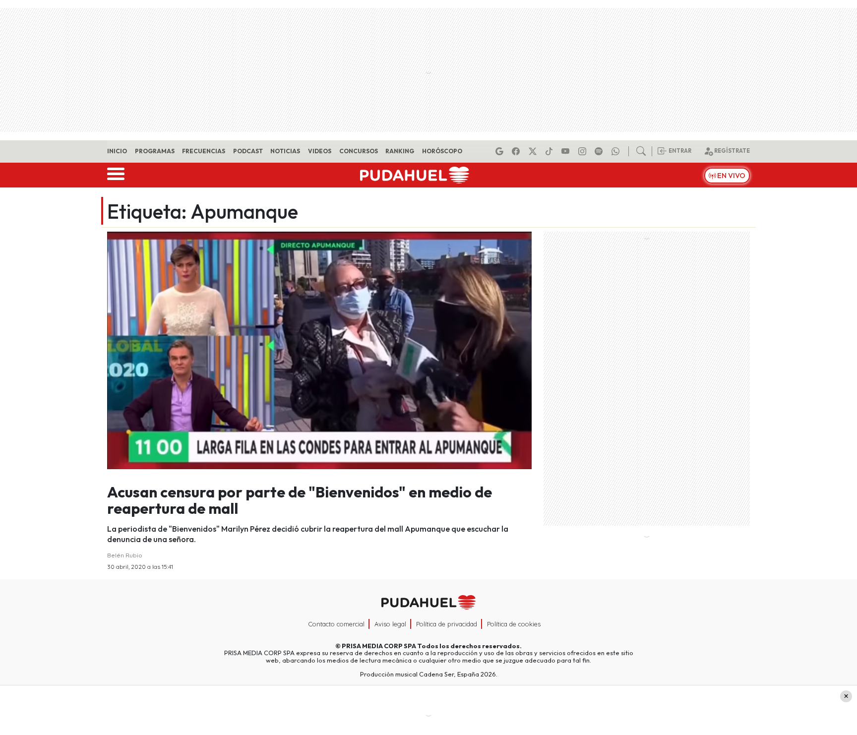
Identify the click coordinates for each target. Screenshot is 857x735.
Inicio (117, 151)
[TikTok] (550, 151)
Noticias (285, 151)
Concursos (358, 151)
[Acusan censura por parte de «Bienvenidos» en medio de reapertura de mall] (319, 350)
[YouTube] (566, 151)
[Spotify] (600, 151)
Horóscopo (442, 151)
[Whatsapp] (617, 151)
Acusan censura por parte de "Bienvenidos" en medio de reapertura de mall (299, 500)
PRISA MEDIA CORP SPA (379, 646)
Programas (155, 151)
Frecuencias (203, 151)
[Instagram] (583, 151)
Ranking (399, 151)
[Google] (500, 151)
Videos (319, 151)
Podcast (248, 151)
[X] (534, 151)
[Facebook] (517, 151)
